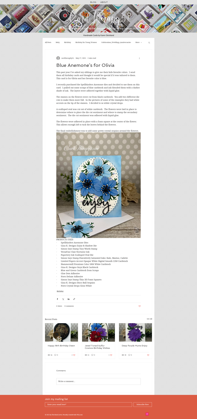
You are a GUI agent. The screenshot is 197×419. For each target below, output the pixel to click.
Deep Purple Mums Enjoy (134, 345)
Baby (58, 42)
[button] (149, 42)
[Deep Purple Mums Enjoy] (135, 332)
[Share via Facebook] (57, 299)
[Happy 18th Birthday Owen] (61, 332)
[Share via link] (74, 299)
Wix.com (80, 415)
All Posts (48, 42)
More (137, 42)
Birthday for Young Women (86, 42)
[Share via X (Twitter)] (63, 299)
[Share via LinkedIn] (68, 299)
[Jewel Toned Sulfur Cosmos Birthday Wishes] (98, 332)
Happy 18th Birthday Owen (61, 345)
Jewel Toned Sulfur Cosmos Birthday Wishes (97, 346)
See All (149, 319)
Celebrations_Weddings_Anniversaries (116, 42)
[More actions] (139, 58)
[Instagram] (147, 414)
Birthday (67, 42)
